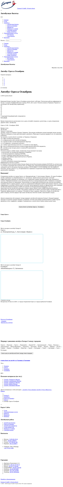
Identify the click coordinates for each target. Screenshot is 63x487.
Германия (6, 369)
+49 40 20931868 (13, 469)
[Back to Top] (1, 404)
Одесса (6, 367)
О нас (5, 21)
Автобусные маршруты (10, 425)
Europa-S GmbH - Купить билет (9, 482)
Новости (6, 413)
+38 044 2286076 (11, 440)
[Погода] (1, 305)
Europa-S (6, 395)
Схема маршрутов (9, 427)
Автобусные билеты (13, 24)
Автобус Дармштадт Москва (12, 379)
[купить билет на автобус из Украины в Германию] (17, 353)
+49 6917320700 (16, 467)
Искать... (3, 40)
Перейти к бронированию (8, 479)
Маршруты (10, 27)
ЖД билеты (10, 34)
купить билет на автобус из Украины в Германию (15, 360)
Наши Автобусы (11, 31)
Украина (6, 366)
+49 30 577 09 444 (13, 466)
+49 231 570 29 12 (15, 464)
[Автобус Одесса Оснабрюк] (31, 207)
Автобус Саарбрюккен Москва (12, 381)
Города (6, 400)
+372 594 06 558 (12, 442)
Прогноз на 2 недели (7, 322)
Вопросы (6, 416)
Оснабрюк (7, 370)
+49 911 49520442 (14, 472)
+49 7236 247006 (14, 470)
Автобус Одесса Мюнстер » (44, 389)
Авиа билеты (11, 36)
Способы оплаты (12, 30)
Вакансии (6, 415)
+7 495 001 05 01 (13, 439)
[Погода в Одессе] (2, 304)
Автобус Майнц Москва (10, 384)
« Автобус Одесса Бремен (29, 389)
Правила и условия (12, 28)
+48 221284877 (13, 443)
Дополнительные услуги (11, 33)
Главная (6, 20)
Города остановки (12, 25)
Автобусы (7, 23)
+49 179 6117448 (8, 448)
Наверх (3, 391)
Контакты (6, 37)
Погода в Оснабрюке (6, 319)
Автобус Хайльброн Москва (12, 385)
